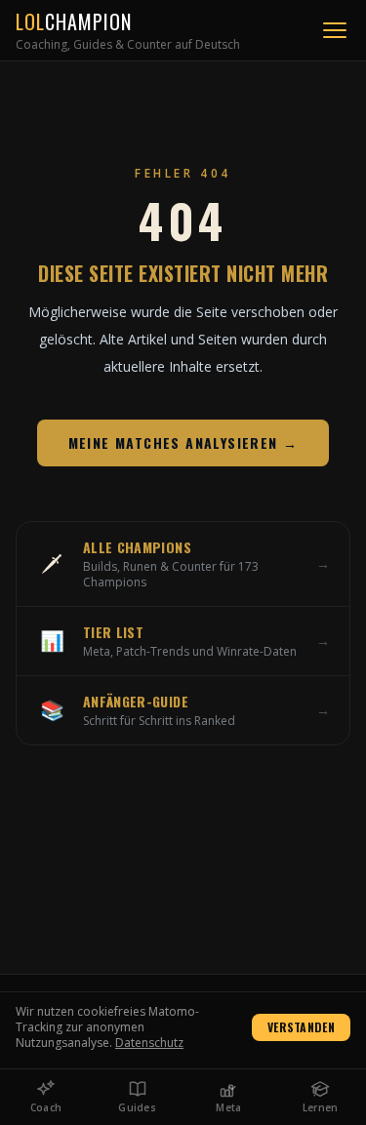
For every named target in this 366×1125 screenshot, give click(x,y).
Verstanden (301, 1027)
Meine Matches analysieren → (183, 442)
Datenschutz (149, 1042)
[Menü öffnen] (334, 30)
